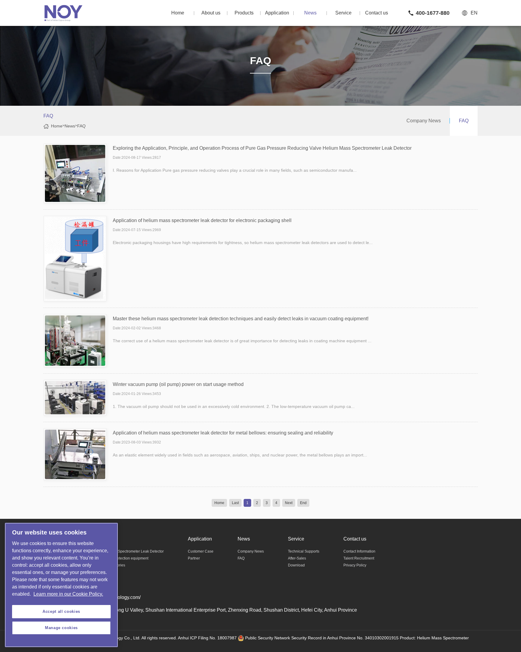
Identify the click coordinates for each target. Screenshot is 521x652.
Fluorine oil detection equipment (122, 558)
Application (277, 12)
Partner (194, 558)
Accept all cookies (61, 611)
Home (177, 12)
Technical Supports (303, 551)
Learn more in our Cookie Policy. (68, 594)
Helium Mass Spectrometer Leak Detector (130, 551)
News (310, 12)
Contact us (376, 12)
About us (210, 12)
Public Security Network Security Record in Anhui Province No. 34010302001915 (321, 637)
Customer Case (200, 551)
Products (244, 12)
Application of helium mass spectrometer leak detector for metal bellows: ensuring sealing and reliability (223, 432)
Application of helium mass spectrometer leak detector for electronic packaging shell (202, 220)
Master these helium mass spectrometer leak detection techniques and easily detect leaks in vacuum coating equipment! (240, 318)
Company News (423, 120)
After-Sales (297, 558)
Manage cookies (61, 627)
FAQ (81, 126)
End (303, 503)
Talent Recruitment (358, 558)
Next (288, 503)
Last (235, 503)
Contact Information (359, 551)
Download (296, 565)
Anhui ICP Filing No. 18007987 (207, 637)
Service (343, 12)
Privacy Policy (354, 565)
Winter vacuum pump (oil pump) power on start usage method (178, 384)
